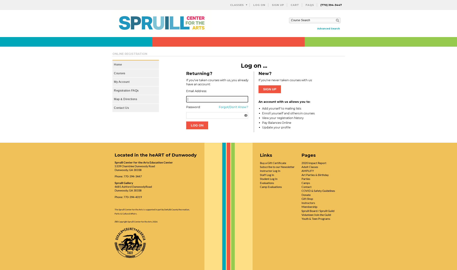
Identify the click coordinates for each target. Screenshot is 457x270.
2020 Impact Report (314, 163)
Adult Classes (310, 166)
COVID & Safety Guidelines (318, 190)
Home (118, 64)
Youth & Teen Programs (316, 218)
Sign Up (278, 5)
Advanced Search (328, 28)
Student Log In (268, 178)
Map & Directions (125, 99)
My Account (121, 81)
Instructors (308, 202)
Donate (306, 194)
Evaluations (267, 183)
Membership (309, 206)
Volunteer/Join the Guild (316, 214)
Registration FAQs (126, 90)
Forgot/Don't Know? (233, 107)
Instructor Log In (270, 170)
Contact (307, 186)
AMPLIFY (308, 170)
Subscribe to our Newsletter (277, 166)
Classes (237, 5)
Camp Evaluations (271, 186)
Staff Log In (267, 174)
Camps (306, 183)
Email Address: (196, 91)
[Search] (337, 20)
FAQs (310, 5)
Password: (193, 107)
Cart (295, 5)
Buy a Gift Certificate (273, 163)
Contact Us (121, 107)
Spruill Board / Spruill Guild (318, 210)
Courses (119, 73)
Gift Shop (307, 198)
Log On (259, 5)
